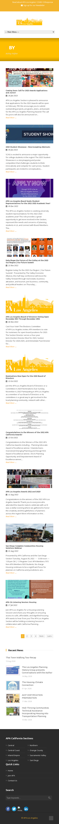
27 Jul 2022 (12, 605)
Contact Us (12, 780)
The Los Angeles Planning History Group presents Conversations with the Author (37, 670)
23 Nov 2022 (13, 266)
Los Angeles (13, 760)
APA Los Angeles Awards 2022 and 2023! (23, 492)
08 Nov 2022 (13, 322)
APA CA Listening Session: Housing (21, 602)
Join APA (11, 775)
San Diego (34, 760)
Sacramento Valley (38, 755)
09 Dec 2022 (13, 206)
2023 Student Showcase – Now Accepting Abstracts (28, 147)
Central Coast (14, 750)
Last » (49, 636)
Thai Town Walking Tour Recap (21, 657)
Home (10, 770)
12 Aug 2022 (13, 495)
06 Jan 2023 (13, 150)
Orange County (36, 750)
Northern (34, 745)
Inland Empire (14, 755)
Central (11, 745)
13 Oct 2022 (13, 381)
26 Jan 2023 (13, 96)
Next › (41, 636)
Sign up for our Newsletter (34, 5)
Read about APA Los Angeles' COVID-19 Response (32, 2)
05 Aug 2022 (13, 551)
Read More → (11, 117)
